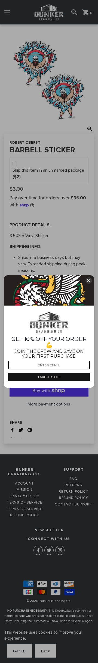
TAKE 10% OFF (49, 377)
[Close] (88, 280)
